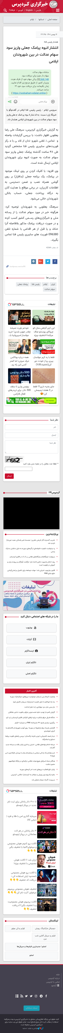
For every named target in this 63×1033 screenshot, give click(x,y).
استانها (41, 19)
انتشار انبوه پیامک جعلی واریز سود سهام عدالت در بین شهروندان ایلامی (32, 55)
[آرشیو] (17, 996)
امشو (32, 955)
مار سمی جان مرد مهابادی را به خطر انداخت (39, 707)
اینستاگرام (29, 651)
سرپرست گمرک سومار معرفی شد (43, 780)
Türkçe (12, 10)
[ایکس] (31, 996)
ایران (53, 284)
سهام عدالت (50, 289)
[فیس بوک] (46, 996)
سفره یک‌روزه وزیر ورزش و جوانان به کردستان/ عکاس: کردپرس (33, 774)
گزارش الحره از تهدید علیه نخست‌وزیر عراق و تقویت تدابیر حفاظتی (31, 712)
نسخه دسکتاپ (31, 1008)
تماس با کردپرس (53, 982)
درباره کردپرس (54, 978)
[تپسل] (8, 399)
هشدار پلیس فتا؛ (51, 42)
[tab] (31, 691)
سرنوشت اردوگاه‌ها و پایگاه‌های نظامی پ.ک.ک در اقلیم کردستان (32, 556)
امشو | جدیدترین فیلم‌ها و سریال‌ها (31, 946)
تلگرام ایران (31, 662)
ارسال (9, 476)
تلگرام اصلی (31, 674)
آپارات (29, 639)
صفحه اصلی (52, 19)
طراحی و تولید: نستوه (30, 1028)
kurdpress (31, 4)
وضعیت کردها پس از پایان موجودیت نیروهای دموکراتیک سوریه (32, 696)
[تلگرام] (41, 996)
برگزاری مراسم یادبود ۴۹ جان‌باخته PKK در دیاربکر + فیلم (35, 722)
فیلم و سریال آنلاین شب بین (45, 937)
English (29, 10)
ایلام (32, 19)
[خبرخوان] (22, 996)
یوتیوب (29, 628)
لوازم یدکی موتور (18, 928)
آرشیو (54, 985)
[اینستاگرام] (36, 996)
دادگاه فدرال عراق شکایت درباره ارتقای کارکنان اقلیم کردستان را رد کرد (30, 717)
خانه (58, 974)
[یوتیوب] (26, 996)
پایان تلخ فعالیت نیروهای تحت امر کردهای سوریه (37, 769)
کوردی (20, 10)
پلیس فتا (35, 284)
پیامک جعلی (23, 284)
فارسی (38, 10)
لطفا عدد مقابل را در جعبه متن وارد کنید (40, 464)
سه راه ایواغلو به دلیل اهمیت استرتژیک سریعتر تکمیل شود (34, 702)
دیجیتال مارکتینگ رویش (45, 928)
